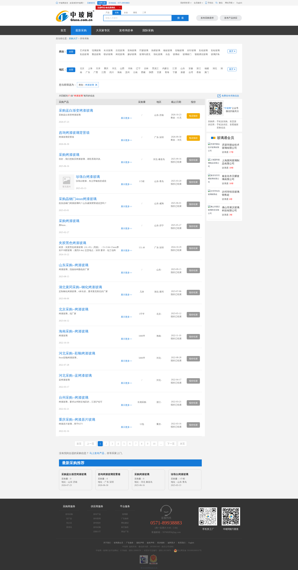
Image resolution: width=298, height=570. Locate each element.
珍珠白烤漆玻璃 (88, 177)
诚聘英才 (172, 543)
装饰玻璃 (132, 50)
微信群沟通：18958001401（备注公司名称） (157, 547)
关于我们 (107, 543)
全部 (71, 52)
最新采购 (81, 30)
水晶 (167, 54)
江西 (104, 72)
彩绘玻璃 (215, 50)
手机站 (210, 3)
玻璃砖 (176, 54)
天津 (98, 68)
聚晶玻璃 (96, 54)
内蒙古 (165, 68)
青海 (167, 72)
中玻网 (125, 547)
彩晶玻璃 (84, 54)
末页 (182, 443)
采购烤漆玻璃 (69, 155)
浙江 (198, 68)
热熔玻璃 (155, 50)
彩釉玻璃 (179, 50)
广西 (96, 72)
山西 (122, 68)
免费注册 (102, 3)
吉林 (146, 68)
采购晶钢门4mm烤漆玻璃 (78, 199)
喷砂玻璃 (108, 54)
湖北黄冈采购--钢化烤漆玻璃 (80, 287)
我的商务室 (185, 3)
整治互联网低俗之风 (149, 568)
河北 (114, 68)
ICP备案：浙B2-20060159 (130, 550)
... (161, 443)
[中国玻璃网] (71, 16)
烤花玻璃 (120, 54)
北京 (82, 68)
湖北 (215, 68)
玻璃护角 (215, 54)
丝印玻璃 (191, 50)
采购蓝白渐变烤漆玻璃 (76, 110)
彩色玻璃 (203, 50)
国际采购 (148, 30)
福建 (207, 68)
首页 (63, 30)
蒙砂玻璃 (132, 54)
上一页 (90, 443)
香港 (198, 72)
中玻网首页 (63, 3)
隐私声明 (140, 543)
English (239, 3)
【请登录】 (91, 3)
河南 (130, 68)
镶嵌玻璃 (167, 50)
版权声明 (150, 543)
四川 (111, 72)
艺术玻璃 (84, 50)
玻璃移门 (187, 54)
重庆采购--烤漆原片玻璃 (77, 419)
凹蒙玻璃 (143, 50)
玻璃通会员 (118, 543)
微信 (221, 3)
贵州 (127, 72)
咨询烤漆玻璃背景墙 (74, 133)
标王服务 (125, 527)
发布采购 (69, 514)
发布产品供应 (230, 18)
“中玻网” (228, 108)
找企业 (69, 523)
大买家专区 (103, 30)
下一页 (171, 443)
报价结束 (193, 160)
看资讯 (69, 527)
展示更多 (125, 118)
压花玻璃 (120, 50)
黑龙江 (155, 68)
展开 (231, 51)
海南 (119, 72)
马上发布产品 (96, 453)
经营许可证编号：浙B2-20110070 (157, 550)
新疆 (183, 72)
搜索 (181, 18)
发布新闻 (97, 518)
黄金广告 (125, 531)
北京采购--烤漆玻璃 (73, 309)
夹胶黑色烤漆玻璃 (72, 243)
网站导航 (229, 3)
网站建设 (125, 523)
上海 (90, 68)
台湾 (191, 72)
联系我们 (181, 543)
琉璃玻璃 (96, 50)
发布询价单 (126, 30)
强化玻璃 (158, 54)
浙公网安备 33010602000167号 (189, 550)
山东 (183, 68)
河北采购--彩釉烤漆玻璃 (77, 353)
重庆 (106, 68)
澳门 (206, 72)
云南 (135, 72)
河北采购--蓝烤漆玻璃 (75, 375)
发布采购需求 (207, 18)
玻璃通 (125, 514)
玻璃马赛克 (144, 54)
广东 (88, 72)
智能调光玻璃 (201, 54)
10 (154, 443)
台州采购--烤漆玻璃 (73, 397)
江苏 (174, 68)
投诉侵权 (161, 543)
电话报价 (193, 116)
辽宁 (138, 68)
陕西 (151, 72)
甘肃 (159, 72)
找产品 (69, 518)
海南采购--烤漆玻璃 (73, 331)
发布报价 (97, 523)
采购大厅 (73, 38)
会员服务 (197, 3)
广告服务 (125, 518)
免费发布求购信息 (230, 96)
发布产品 (97, 514)
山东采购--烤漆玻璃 (73, 265)
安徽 (191, 68)
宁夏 (175, 72)
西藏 (143, 72)
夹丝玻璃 (108, 50)
